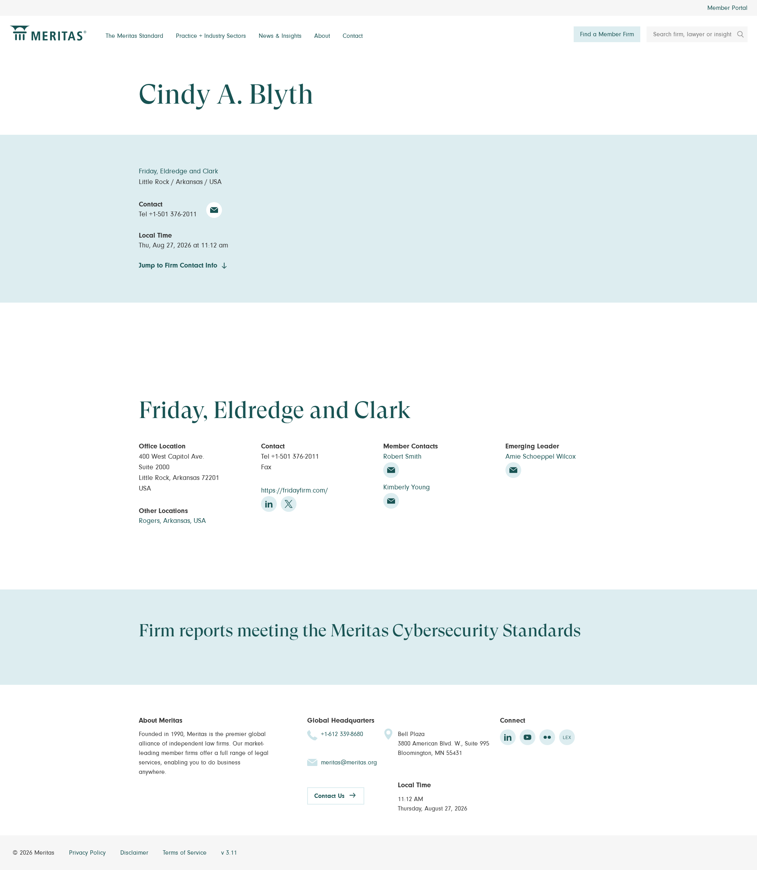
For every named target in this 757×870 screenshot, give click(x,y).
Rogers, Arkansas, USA (172, 520)
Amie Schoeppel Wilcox (540, 456)
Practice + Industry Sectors (211, 36)
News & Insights (280, 36)
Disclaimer (135, 853)
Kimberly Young (406, 487)
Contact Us (329, 796)
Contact (353, 36)
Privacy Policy (88, 853)
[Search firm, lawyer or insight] (738, 34)
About (322, 36)
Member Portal (727, 8)
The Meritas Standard (134, 36)
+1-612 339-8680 (342, 734)
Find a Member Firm (607, 34)
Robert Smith (402, 456)
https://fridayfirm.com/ (294, 490)
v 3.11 (229, 853)
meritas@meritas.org (349, 762)
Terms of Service (186, 853)
